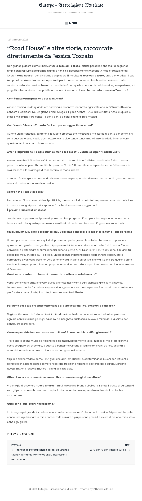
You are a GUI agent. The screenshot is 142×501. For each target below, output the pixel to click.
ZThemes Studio (103, 489)
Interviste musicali (20, 433)
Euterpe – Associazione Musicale (71, 5)
